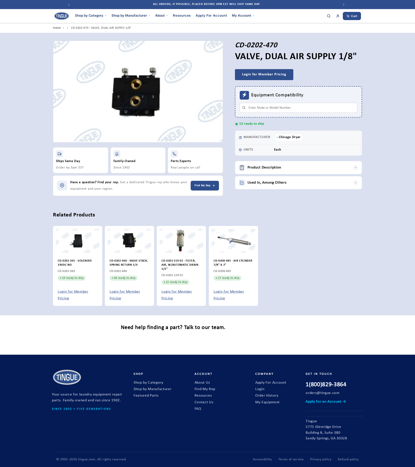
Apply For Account (211, 15)
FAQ (198, 409)
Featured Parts (146, 395)
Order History (266, 395)
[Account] (338, 16)
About (160, 15)
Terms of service (291, 459)
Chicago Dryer (290, 137)
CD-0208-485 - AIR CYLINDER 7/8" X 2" (233, 263)
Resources (182, 15)
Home (57, 28)
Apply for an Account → (326, 401)
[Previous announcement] (69, 4)
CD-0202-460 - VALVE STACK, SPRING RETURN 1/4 (129, 263)
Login (259, 389)
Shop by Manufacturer (129, 15)
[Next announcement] (343, 4)
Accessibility (262, 459)
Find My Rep (205, 389)
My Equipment (267, 402)
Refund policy (348, 459)
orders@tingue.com (322, 393)
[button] (298, 167)
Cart (354, 16)
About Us (202, 382)
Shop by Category (89, 15)
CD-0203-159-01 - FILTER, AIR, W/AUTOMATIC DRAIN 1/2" (179, 265)
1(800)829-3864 (326, 385)
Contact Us (204, 402)
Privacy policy (320, 459)
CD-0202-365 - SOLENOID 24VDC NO (75, 263)
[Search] (329, 16)
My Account (241, 15)
